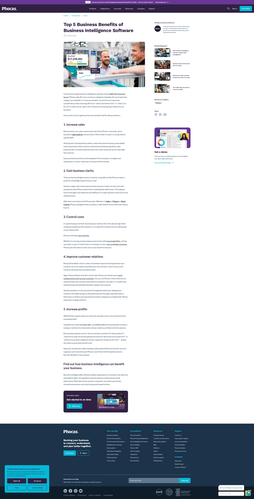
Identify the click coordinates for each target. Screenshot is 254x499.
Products (92, 8)
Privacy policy (82, 495)
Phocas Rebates (135, 445)
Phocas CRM (134, 448)
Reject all (16, 481)
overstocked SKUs (113, 241)
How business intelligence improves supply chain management (181, 52)
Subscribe (184, 480)
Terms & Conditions (95, 495)
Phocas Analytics (135, 435)
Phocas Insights (135, 451)
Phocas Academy (180, 448)
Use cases (117, 8)
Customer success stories (161, 438)
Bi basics (158, 103)
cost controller (83, 235)
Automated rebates (113, 454)
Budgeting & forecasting (114, 445)
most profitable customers (117, 244)
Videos (155, 451)
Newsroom (178, 461)
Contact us (178, 435)
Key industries (134, 461)
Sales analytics (111, 448)
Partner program (158, 457)
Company (141, 8)
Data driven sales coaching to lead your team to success (181, 76)
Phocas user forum (180, 451)
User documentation (181, 441)
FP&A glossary (157, 461)
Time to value (111, 461)
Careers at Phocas (180, 467)
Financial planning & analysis (116, 441)
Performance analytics (114, 438)
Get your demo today (162, 163)
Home (66, 16)
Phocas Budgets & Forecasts (139, 441)
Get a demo (246, 8)
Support (152, 8)
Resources (76, 16)
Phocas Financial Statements (139, 438)
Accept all (37, 481)
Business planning (112, 435)
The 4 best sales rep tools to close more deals (181, 88)
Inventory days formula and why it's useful (181, 64)
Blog (86, 16)
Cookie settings (108, 495)
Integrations (105, 8)
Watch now (76, 406)
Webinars (156, 448)
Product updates (180, 445)
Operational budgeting (114, 451)
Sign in (234, 8)
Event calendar (158, 454)
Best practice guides (159, 441)
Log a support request (181, 438)
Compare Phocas (158, 435)
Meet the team (179, 464)
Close (17, 488)
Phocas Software (169, 23)
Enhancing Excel (112, 457)
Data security (134, 457)
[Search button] (228, 8)
